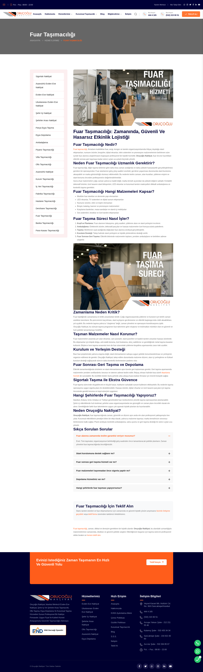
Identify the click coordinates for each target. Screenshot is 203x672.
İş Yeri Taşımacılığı (44, 186)
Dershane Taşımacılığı (46, 208)
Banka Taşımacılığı (45, 223)
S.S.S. (114, 636)
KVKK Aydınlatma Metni (121, 613)
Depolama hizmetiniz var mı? (90, 479)
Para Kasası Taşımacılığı (47, 230)
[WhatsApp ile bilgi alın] (184, 5)
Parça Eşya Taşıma (45, 128)
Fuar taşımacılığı (80, 149)
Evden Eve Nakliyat (45, 95)
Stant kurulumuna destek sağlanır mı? (95, 453)
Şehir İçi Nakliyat (43, 113)
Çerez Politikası (118, 618)
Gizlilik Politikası (118, 622)
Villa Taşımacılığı (44, 157)
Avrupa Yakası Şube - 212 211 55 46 (157, 623)
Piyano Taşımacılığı (45, 150)
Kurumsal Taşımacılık (85, 14)
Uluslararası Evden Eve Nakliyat (47, 104)
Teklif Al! (192, 14)
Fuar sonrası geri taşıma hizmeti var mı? (96, 462)
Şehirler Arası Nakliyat (46, 120)
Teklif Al (114, 646)
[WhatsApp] (151, 666)
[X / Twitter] (190, 5)
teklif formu (92, 514)
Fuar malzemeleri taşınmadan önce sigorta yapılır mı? (103, 471)
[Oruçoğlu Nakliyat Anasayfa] (17, 14)
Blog (102, 14)
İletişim (128, 14)
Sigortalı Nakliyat (44, 76)
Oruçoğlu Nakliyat (38, 666)
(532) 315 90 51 (172, 15)
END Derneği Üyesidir (53, 630)
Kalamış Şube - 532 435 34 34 (157, 630)
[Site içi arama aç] (135, 14)
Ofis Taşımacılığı (43, 164)
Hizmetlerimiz (64, 14)
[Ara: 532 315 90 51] (197, 643)
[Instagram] (187, 5)
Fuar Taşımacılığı (44, 216)
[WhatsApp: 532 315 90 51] (197, 651)
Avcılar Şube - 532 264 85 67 (156, 644)
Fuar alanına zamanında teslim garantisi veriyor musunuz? (105, 436)
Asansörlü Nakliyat (44, 172)
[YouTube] (199, 5)
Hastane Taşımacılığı (45, 201)
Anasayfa (37, 14)
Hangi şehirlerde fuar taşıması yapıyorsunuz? (99, 488)
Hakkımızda (50, 14)
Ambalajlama (42, 142)
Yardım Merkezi (160, 5)
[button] (156, 562)
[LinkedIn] (196, 5)
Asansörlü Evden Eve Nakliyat (46, 86)
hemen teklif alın (94, 535)
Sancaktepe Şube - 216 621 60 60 (157, 637)
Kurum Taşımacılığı (45, 179)
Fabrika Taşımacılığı (45, 194)
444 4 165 (152, 15)
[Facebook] (193, 5)
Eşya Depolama (43, 135)
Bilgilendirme (114, 14)
